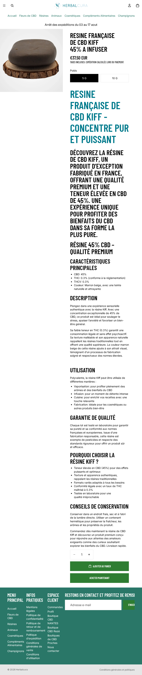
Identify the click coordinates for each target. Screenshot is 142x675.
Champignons (126, 15)
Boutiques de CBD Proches (54, 639)
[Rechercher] (12, 5)
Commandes (55, 607)
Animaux (56, 15)
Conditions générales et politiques (117, 669)
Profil (51, 611)
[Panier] (137, 5)
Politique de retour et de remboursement (35, 626)
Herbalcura (22, 669)
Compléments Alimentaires (99, 15)
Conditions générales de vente (34, 646)
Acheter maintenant (99, 578)
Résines (43, 15)
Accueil (12, 15)
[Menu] (4, 5)
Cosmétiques (72, 15)
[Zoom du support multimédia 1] (31, 60)
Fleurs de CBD (27, 15)
